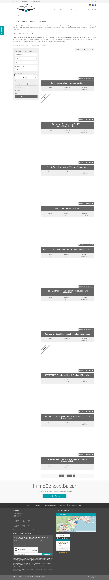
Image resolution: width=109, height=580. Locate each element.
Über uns (62, 10)
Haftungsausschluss (50, 505)
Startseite (56, 10)
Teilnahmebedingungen (75, 505)
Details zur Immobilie (85, 78)
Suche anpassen (26, 97)
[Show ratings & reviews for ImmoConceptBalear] (63, 550)
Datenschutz (37, 505)
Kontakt (94, 10)
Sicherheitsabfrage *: (20, 545)
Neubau (17, 93)
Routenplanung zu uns (64, 514)
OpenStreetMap (87, 531)
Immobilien (70, 10)
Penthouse (17, 90)
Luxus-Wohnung (91, 26)
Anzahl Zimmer (18, 73)
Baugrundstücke (81, 28)
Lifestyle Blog (86, 10)
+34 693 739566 (36, 1)
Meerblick (17, 81)
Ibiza (28, 15)
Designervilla (71, 26)
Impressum (63, 505)
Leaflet (77, 531)
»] (73, 475)
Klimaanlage (18, 87)
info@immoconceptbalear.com (21, 1)
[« (60, 475)
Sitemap (29, 505)
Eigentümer (78, 10)
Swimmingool (18, 84)
